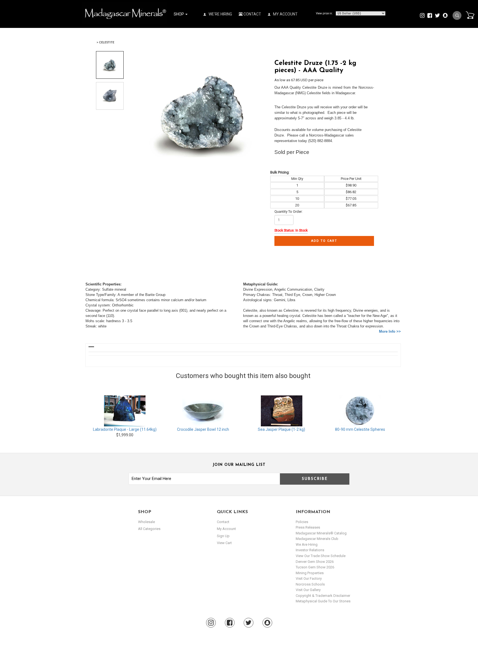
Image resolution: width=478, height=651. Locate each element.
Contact (252, 14)
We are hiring (307, 544)
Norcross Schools (310, 584)
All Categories (149, 529)
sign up (223, 536)
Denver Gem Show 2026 (315, 562)
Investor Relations (310, 550)
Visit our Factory (309, 578)
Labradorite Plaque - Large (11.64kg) (125, 429)
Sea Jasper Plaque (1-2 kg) (281, 429)
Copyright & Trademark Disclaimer (323, 596)
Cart (470, 15)
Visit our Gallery (308, 590)
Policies (302, 522)
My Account (285, 14)
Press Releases (308, 527)
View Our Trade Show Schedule (320, 556)
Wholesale (146, 522)
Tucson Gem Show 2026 (315, 567)
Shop (179, 14)
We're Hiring (220, 14)
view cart (224, 543)
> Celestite (105, 42)
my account (226, 529)
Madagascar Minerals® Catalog (321, 533)
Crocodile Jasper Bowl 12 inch (203, 429)
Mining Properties (310, 573)
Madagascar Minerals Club (317, 539)
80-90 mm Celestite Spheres (360, 429)
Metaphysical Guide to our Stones (323, 601)
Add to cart (324, 241)
